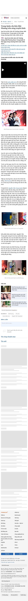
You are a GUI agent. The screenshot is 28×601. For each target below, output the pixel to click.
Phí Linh (17, 313)
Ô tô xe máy (3, 528)
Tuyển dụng (23, 595)
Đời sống (3, 523)
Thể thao (17, 517)
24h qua (3, 550)
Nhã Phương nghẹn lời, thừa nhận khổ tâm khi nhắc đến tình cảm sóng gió (19, 304)
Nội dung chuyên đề (19, 539)
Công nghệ (17, 526)
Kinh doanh (17, 515)
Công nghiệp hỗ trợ (19, 534)
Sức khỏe (3, 526)
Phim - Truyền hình (19, 21)
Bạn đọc (16, 531)
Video (16, 545)
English (3, 542)
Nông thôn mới (18, 536)
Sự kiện (20, 554)
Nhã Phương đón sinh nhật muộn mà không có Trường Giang (18, 296)
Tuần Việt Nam (4, 534)
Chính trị (17, 512)
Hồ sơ (16, 542)
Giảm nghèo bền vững (6, 536)
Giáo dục (3, 520)
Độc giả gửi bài (14, 595)
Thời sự (3, 515)
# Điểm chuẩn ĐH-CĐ (15, 17)
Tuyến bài (7, 554)
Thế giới (17, 520)
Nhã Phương (7, 180)
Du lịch (16, 528)
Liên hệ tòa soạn (5, 565)
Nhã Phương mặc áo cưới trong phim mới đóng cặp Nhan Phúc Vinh (19, 289)
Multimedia (4, 547)
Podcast (16, 547)
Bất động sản (4, 531)
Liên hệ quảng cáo (6, 581)
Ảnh (2, 545)
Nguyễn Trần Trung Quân (15, 188)
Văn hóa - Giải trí (7, 21)
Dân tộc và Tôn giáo (5, 517)
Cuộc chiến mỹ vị (12, 82)
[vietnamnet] (6, 18)
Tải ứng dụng (5, 595)
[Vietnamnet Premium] (4, 513)
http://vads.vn (8, 589)
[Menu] (2, 18)
